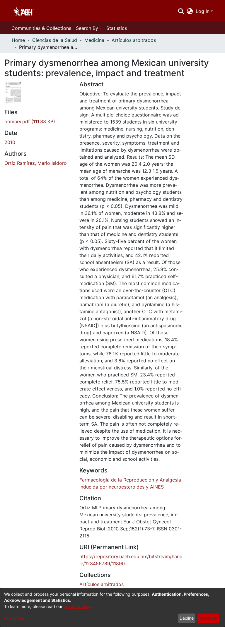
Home (18, 40)
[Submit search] (181, 11)
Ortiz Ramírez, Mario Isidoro (35, 163)
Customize (14, 618)
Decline (187, 618)
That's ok (208, 618)
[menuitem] (190, 11)
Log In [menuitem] (202, 11)
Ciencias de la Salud (54, 40)
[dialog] (112, 607)
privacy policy (77, 606)
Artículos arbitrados (134, 40)
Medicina (94, 40)
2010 (9, 142)
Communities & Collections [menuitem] (41, 28)
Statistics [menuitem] (116, 28)
